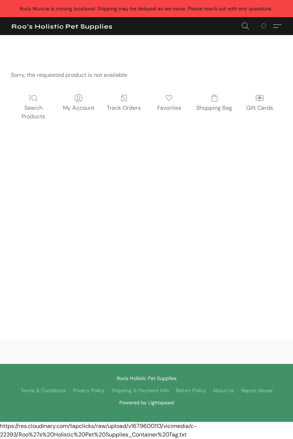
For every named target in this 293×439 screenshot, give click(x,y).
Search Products (33, 112)
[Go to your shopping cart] (265, 26)
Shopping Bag (214, 108)
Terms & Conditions (43, 390)
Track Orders (124, 108)
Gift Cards (259, 108)
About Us (223, 390)
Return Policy (191, 390)
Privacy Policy (89, 390)
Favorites (169, 108)
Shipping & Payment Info (140, 390)
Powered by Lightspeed (146, 402)
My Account (78, 108)
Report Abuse (257, 390)
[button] (62, 26)
